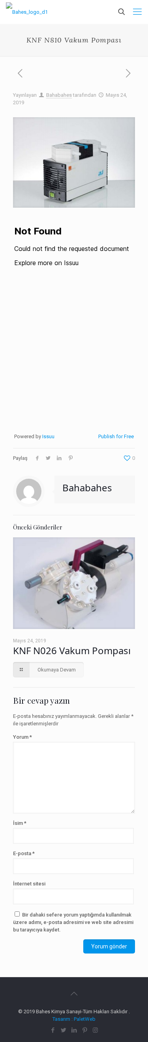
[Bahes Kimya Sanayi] (27, 12)
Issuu (48, 436)
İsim (19, 823)
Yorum (22, 737)
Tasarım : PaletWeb (74, 1019)
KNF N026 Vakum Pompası (72, 650)
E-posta (24, 853)
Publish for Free (116, 436)
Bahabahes (59, 95)
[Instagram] (95, 1030)
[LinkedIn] (74, 1030)
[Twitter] (63, 1030)
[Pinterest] (85, 1030)
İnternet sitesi (29, 884)
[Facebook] (53, 1030)
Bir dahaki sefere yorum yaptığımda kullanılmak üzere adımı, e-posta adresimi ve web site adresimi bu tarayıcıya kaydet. (73, 922)
